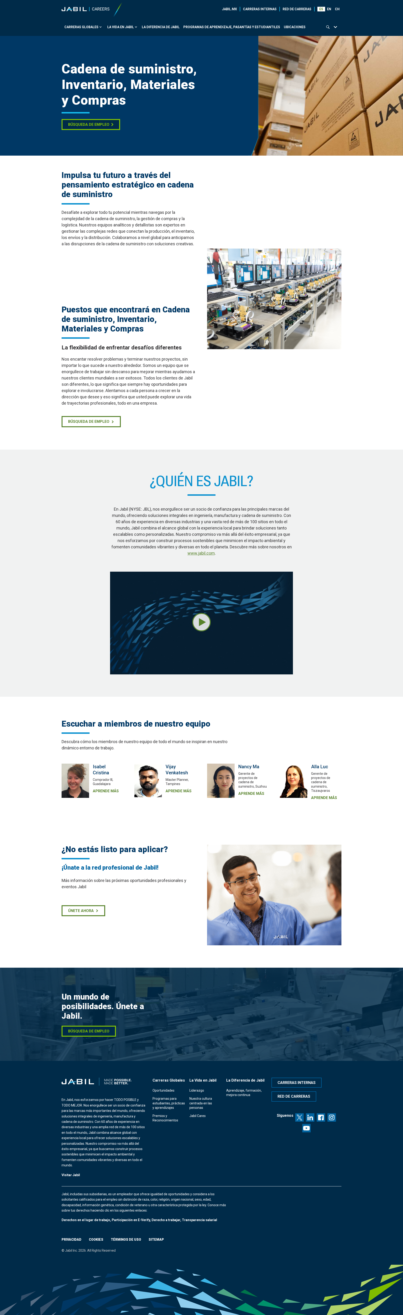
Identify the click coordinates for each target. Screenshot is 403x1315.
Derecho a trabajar (166, 1220)
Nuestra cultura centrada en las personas (200, 1103)
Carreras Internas (260, 9)
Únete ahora (81, 911)
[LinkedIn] (310, 1117)
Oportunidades (163, 1090)
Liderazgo (196, 1090)
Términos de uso (126, 1239)
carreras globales (81, 27)
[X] (299, 1117)
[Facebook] (321, 1117)
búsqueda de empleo (88, 421)
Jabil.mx (229, 9)
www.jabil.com (201, 553)
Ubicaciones (295, 27)
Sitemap (156, 1239)
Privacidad (71, 1239)
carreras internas (297, 1082)
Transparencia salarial (199, 1220)
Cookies (96, 1239)
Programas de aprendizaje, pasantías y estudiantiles (231, 27)
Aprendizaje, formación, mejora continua (244, 1093)
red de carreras (294, 1096)
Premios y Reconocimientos (165, 1118)
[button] (329, 9)
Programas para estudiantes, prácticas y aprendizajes (169, 1103)
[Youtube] (306, 1128)
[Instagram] (331, 1117)
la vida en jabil (120, 27)
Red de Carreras (297, 9)
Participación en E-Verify (131, 1220)
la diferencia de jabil (161, 27)
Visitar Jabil (71, 1175)
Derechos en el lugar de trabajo (86, 1220)
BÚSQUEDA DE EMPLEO (88, 124)
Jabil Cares (197, 1116)
